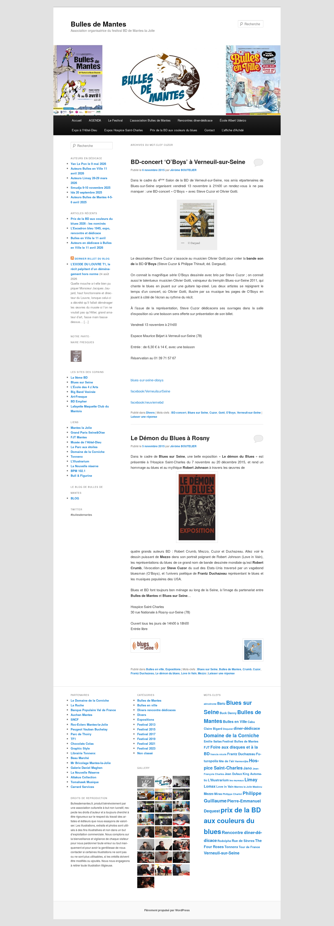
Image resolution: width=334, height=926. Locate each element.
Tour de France (249, 847)
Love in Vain (189, 673)
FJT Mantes (79, 437)
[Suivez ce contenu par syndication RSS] (72, 258)
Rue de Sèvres (243, 840)
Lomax (210, 786)
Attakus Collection (83, 777)
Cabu (251, 722)
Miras (218, 794)
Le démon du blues (167, 673)
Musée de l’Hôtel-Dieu (86, 442)
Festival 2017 (146, 734)
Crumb (247, 669)
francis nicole (218, 754)
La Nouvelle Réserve (85, 772)
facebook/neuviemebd (147, 402)
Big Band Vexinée (83, 392)
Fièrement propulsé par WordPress (167, 910)
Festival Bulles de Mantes (240, 741)
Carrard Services (82, 786)
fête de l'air (226, 761)
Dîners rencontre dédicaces (156, 710)
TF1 (73, 739)
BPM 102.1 (78, 471)
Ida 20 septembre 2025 (86, 192)
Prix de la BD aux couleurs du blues (173, 130)
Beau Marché (80, 758)
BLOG (75, 498)
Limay (250, 779)
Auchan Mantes (81, 714)
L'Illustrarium (218, 780)
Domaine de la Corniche (88, 451)
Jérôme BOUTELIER (183, 170)
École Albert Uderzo (233, 120)
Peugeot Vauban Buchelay (89, 729)
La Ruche (77, 705)
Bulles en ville (155, 669)
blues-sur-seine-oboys (147, 379)
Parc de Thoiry (81, 734)
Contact (209, 130)
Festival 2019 (146, 739)
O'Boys (231, 412)
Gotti (222, 412)
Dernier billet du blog (92, 258)
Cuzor (213, 412)
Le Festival (115, 120)
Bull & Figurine (81, 475)
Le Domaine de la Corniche (90, 700)
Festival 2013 (146, 724)
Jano (247, 768)
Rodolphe (224, 841)
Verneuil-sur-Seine (249, 412)
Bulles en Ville (235, 721)
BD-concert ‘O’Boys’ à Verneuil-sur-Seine (188, 161)
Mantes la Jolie (81, 427)
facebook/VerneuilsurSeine (150, 391)
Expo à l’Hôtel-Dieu (84, 130)
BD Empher (79, 401)
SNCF (75, 719)
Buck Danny (228, 713)
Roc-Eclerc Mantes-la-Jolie (89, 724)
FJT (207, 747)
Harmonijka (241, 761)
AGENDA (95, 120)
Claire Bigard (213, 729)
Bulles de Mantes (98, 24)
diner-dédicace (247, 728)
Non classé (145, 753)
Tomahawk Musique (85, 782)
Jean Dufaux (233, 774)
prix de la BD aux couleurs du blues (232, 820)
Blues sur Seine (198, 412)
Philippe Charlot (232, 794)
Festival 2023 (146, 748)
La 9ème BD (79, 377)
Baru (221, 703)
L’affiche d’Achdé (233, 130)
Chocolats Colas (82, 743)
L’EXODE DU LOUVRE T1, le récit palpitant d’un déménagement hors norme (90, 269)
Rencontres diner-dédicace (195, 120)
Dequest (228, 728)
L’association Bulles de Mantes (150, 120)
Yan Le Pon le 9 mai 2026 (88, 163)
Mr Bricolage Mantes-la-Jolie (91, 763)
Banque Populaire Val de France (93, 710)
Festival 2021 (146, 743)
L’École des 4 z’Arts (84, 387)
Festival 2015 (146, 729)
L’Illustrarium (80, 461)
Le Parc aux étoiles (84, 447)
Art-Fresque (79, 396)
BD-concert (178, 412)
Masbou (257, 786)
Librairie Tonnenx (83, 753)
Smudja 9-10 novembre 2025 (90, 187)
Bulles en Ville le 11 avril (88, 238)
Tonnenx (231, 846)
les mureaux (236, 780)
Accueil (77, 120)
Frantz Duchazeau (142, 673)
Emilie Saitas (213, 741)
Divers (150, 412)
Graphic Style (80, 748)
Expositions (173, 669)
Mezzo (202, 673)
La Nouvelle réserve (84, 466)
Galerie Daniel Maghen (86, 767)
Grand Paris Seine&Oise (88, 432)
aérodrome (210, 703)
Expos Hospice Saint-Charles (123, 130)
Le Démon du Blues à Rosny (170, 438)
